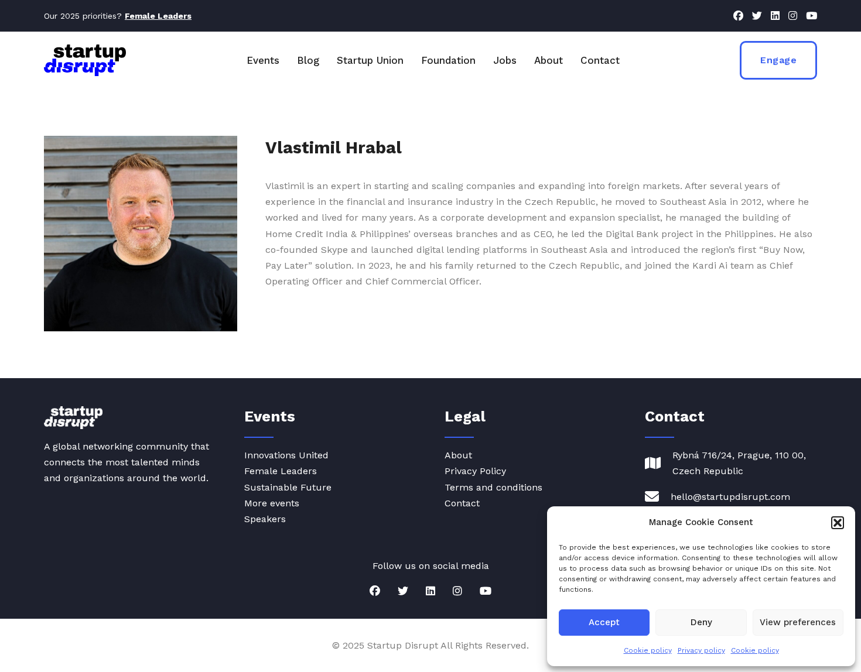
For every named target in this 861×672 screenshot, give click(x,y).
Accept (604, 622)
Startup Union (370, 60)
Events (263, 60)
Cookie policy (648, 650)
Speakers (265, 518)
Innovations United (286, 455)
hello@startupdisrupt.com (730, 496)
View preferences (798, 622)
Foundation (448, 60)
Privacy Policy (475, 470)
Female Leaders (280, 470)
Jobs (505, 60)
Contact (600, 60)
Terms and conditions (493, 487)
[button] (837, 523)
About (548, 60)
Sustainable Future (288, 487)
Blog (308, 60)
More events (271, 503)
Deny (701, 622)
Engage (778, 60)
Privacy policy (701, 650)
